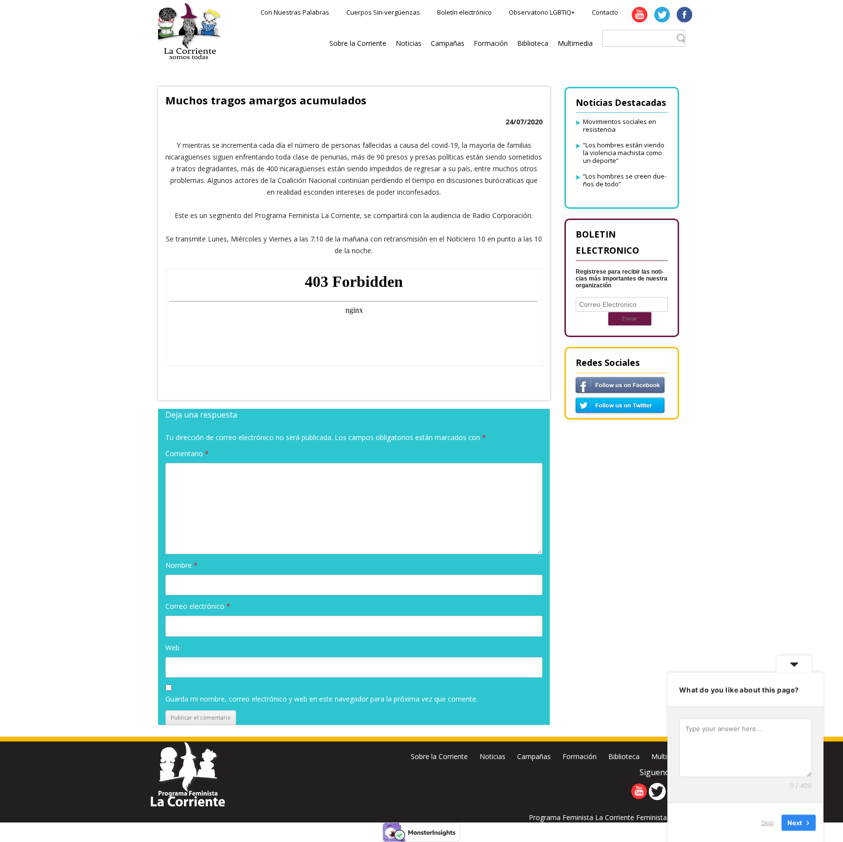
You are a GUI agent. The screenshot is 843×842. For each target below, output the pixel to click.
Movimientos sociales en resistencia (619, 125)
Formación (491, 43)
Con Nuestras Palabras (295, 12)
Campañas (447, 43)
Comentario (187, 453)
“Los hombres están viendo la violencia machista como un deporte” (623, 152)
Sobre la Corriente (357, 43)
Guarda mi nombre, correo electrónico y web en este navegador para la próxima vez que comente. (321, 698)
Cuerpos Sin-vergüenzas (383, 12)
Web (172, 647)
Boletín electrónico (464, 12)
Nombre (181, 565)
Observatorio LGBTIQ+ (542, 12)
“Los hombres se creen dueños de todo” (624, 180)
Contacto (605, 12)
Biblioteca (532, 43)
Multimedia (575, 43)
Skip (767, 822)
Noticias (409, 43)
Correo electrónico (197, 606)
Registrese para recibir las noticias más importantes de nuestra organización (621, 278)
